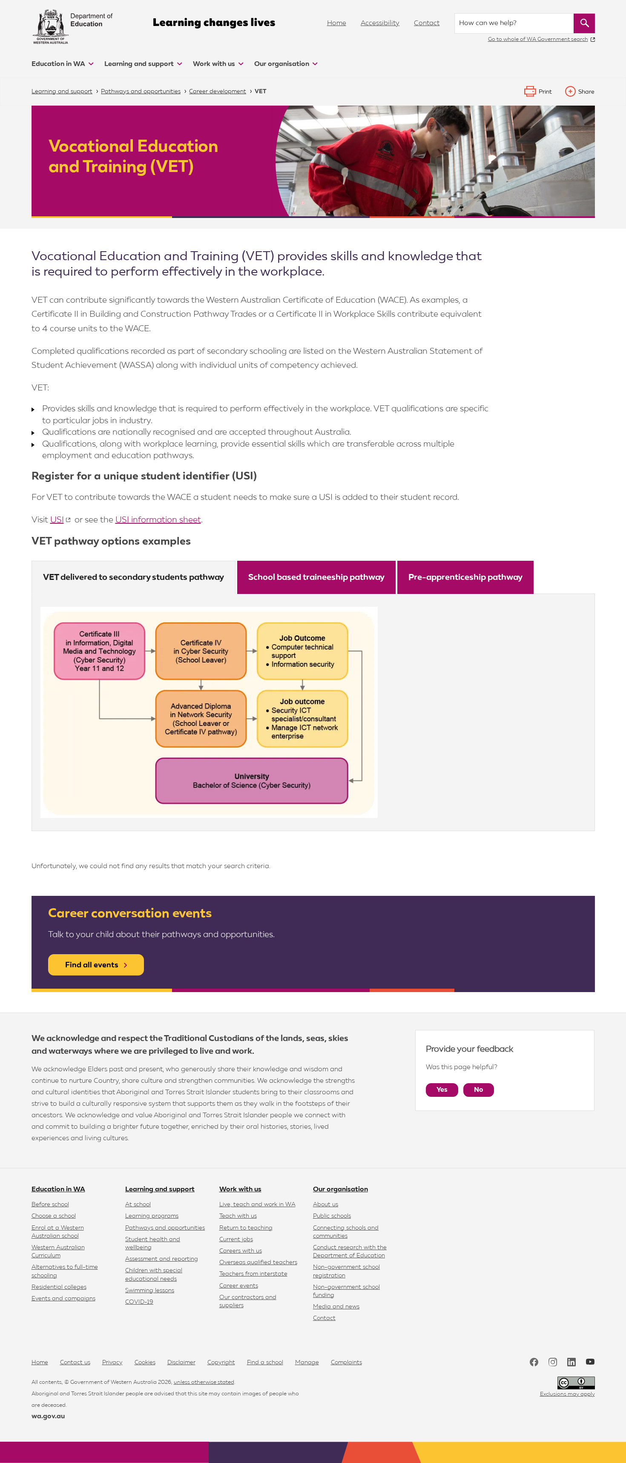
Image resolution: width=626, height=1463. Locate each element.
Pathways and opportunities (165, 1228)
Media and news (336, 1307)
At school (138, 1205)
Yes (442, 1090)
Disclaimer (181, 1362)
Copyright (221, 1362)
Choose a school (54, 1216)
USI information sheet (158, 520)
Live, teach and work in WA (257, 1205)
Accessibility (380, 23)
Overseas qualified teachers (258, 1262)
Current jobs (236, 1239)
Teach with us (238, 1216)
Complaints (346, 1362)
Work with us (215, 64)
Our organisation (282, 64)
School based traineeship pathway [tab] (316, 577)
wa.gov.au (48, 1416)
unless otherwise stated (204, 1382)
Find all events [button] (91, 965)
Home (336, 23)
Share (586, 92)
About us (325, 1205)
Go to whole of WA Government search (538, 39)
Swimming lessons (149, 1291)
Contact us (75, 1362)
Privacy (112, 1362)
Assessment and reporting (161, 1259)
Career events (238, 1286)
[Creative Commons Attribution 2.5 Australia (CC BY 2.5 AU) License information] (576, 1383)
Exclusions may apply (567, 1394)
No (478, 1090)
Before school (50, 1205)
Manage (307, 1362)
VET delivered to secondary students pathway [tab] (133, 577)
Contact (426, 23)
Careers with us (240, 1251)
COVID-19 (139, 1302)
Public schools (332, 1216)
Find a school (265, 1362)
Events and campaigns (63, 1299)
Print (545, 92)
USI (57, 520)
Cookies (145, 1362)
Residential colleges (59, 1287)
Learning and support (139, 64)
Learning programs (151, 1216)
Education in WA (59, 64)
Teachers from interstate (253, 1274)
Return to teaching (246, 1228)
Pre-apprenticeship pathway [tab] (465, 577)
